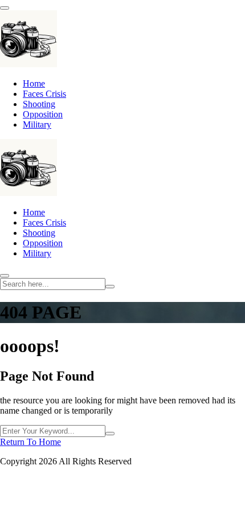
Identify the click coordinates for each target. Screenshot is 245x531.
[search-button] (110, 286)
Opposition (43, 114)
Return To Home (30, 442)
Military (37, 124)
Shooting (39, 104)
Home (34, 83)
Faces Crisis (44, 94)
